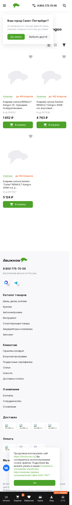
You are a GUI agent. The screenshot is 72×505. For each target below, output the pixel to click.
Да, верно (16, 36)
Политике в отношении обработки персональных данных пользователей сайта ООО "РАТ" (33, 471)
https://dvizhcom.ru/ (24, 456)
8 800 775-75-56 (47, 5)
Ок (34, 482)
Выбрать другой (38, 36)
